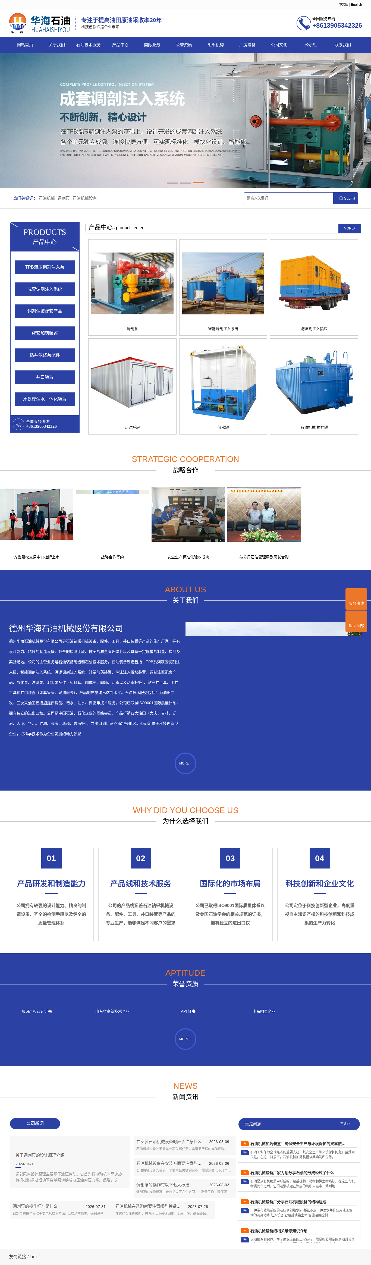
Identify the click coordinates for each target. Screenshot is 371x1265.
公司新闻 (35, 1123)
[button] (172, 183)
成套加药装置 (45, 333)
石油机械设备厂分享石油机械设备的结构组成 (288, 1182)
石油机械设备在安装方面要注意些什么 (171, 1163)
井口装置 (45, 377)
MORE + (185, 763)
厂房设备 (247, 45)
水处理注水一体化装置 (45, 399)
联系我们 (343, 45)
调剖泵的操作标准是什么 (35, 1206)
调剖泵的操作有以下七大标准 (162, 1184)
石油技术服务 (88, 45)
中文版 (343, 5)
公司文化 (279, 45)
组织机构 (215, 45)
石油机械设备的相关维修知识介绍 (278, 1211)
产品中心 (120, 45)
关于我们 (57, 45)
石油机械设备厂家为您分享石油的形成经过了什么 (292, 1153)
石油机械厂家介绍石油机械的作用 (278, 1240)
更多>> (345, 1124)
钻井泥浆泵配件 (45, 355)
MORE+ (350, 228)
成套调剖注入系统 (44, 289)
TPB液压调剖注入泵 (44, 267)
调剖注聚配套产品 (44, 311)
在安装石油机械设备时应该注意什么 (169, 1141)
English (356, 5)
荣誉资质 (184, 45)
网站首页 (25, 45)
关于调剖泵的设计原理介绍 (39, 1155)
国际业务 (152, 45)
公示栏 (311, 45)
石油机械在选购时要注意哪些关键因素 (150, 1206)
